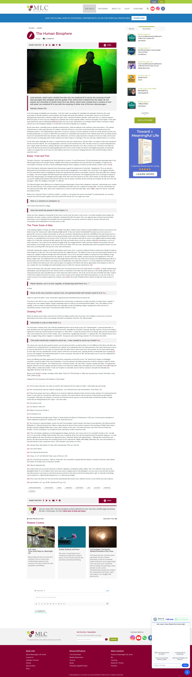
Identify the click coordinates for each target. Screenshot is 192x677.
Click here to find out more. (74, 511)
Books (72, 663)
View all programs (145, 120)
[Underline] (42, 604)
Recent (131, 29)
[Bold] (36, 604)
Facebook (163, 9)
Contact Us (29, 657)
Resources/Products (77, 651)
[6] (59, 201)
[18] (108, 365)
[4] (44, 170)
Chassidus (32, 491)
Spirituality (69, 487)
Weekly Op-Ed (142, 77)
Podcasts (114, 666)
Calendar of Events (32, 660)
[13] (67, 277)
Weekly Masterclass (76, 657)
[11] (91, 265)
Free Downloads (75, 654)
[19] (39, 375)
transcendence (49, 487)
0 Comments (50, 38)
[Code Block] (56, 604)
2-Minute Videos (143, 104)
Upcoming (146, 29)
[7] (67, 210)
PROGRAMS (103, 8)
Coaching (114, 660)
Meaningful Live (143, 91)
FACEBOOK (44, 45)
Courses (72, 660)
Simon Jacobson (117, 651)
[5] (93, 188)
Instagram (158, 9)
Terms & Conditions (117, 674)
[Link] (58, 604)
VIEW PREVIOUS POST (36, 519)
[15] (60, 323)
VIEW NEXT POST (109, 519)
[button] (187, 672)
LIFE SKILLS (89, 8)
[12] (98, 268)
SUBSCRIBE (138, 8)
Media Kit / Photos (117, 663)
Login (154, 2)
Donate (28, 663)
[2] (57, 121)
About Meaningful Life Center (36, 654)
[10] (97, 240)
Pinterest (57, 45)
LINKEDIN (50, 45)
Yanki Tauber (79, 487)
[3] (111, 164)
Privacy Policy (105, 674)
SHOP (127, 8)
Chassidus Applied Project (78, 666)
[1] (54, 119)
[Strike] (44, 604)
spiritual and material (34, 487)
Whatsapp (144, 638)
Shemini (39, 28)
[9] (88, 232)
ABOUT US (116, 8)
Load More (145, 113)
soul (89, 487)
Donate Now (139, 18)
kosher (59, 487)
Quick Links (30, 651)
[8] (61, 232)
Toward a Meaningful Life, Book (122, 654)
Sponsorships (30, 666)
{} (61, 603)
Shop (28, 668)
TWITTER (47, 45)
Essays (38, 38)
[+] (64, 603)
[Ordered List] (47, 604)
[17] (114, 351)
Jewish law (107, 487)
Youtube (153, 9)
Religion (31, 28)
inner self (97, 487)
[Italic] (39, 604)
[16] (99, 340)
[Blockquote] (53, 604)
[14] (104, 293)
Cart (161, 2)
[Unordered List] (50, 604)
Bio (112, 657)
